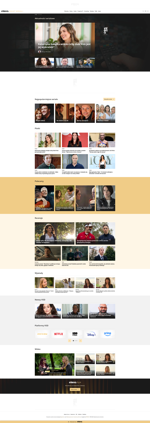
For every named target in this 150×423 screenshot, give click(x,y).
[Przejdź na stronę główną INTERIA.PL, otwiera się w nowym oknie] (5, 11)
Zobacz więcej (74, 389)
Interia (36, 14)
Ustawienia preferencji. (77, 416)
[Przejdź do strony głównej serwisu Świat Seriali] (16, 11)
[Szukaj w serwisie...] (143, 11)
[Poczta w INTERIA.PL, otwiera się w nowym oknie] (145, 11)
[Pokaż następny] (80, 340)
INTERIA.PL (88, 416)
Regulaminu (62, 416)
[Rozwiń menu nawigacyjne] (148, 11)
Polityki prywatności (69, 416)
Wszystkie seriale (108, 99)
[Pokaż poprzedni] (69, 340)
